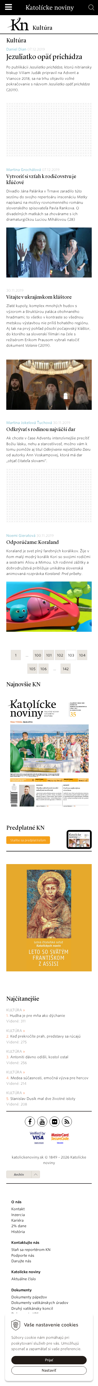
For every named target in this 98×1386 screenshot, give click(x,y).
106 (43, 669)
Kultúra (14, 1010)
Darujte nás (21, 1261)
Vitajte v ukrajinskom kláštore (39, 297)
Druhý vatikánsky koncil (32, 1308)
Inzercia (18, 1215)
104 (82, 655)
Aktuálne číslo (23, 1279)
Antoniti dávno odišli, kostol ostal (39, 1057)
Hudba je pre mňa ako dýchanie (37, 1016)
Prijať (49, 1360)
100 (38, 655)
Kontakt (18, 1209)
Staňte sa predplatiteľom (28, 840)
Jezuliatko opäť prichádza (44, 57)
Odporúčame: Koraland (32, 542)
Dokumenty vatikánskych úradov (39, 1303)
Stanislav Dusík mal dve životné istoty (42, 1099)
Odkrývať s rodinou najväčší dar (40, 429)
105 (32, 669)
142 (66, 669)
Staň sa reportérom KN (31, 1250)
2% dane (18, 1226)
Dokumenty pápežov (29, 1297)
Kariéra (17, 1220)
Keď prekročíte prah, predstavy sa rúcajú (46, 1036)
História (18, 1232)
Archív (19, 1174)
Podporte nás (22, 1255)
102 (60, 655)
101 (49, 655)
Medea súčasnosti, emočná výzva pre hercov (50, 1078)
